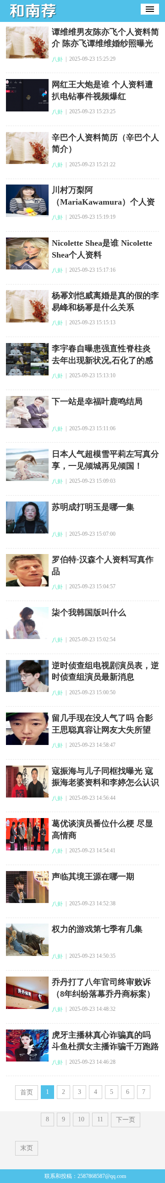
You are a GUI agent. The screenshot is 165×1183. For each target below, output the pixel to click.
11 (100, 1119)
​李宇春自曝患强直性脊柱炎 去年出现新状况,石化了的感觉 (102, 360)
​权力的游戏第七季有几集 (97, 929)
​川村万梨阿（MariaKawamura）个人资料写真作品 (103, 201)
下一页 (125, 1119)
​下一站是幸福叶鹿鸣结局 (97, 401)
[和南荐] (33, 19)
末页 (26, 1148)
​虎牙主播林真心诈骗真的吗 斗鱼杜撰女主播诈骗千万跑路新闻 (105, 1046)
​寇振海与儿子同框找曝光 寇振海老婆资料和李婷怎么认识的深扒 (105, 782)
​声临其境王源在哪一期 (93, 876)
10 (81, 1119)
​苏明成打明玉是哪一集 (93, 507)
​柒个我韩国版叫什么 (89, 612)
